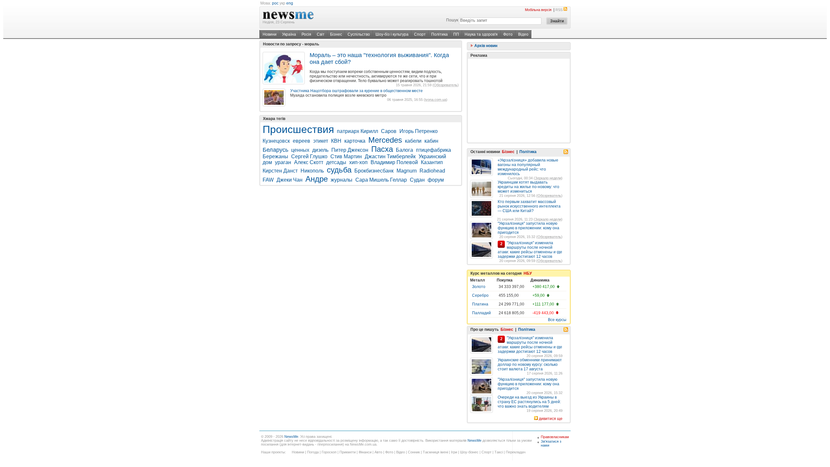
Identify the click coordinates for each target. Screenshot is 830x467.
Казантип (432, 162)
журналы (341, 180)
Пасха (382, 149)
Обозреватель (445, 85)
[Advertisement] (518, 100)
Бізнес (336, 34)
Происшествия (298, 129)
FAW (268, 180)
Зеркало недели (548, 178)
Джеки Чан (289, 180)
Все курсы (557, 319)
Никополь (312, 171)
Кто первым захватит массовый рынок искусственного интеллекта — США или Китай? (529, 206)
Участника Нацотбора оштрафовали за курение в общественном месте (356, 91)
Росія (306, 34)
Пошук (452, 20)
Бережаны (275, 156)
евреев (301, 141)
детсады (336, 162)
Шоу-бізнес (469, 452)
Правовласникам (555, 437)
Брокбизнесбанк (374, 171)
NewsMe (291, 436)
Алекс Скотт (308, 162)
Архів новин (485, 45)
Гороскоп (329, 452)
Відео (523, 34)
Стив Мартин (346, 156)
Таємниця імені (435, 452)
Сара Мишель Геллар (381, 180)
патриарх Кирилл (357, 131)
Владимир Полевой (394, 162)
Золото (478, 286)
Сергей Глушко (309, 156)
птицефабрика (433, 150)
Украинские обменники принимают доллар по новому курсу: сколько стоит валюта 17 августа (530, 364)
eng (289, 3)
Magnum (407, 171)
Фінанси (365, 452)
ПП (456, 34)
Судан (417, 180)
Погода (313, 452)
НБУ (528, 273)
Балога (404, 150)
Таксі (498, 452)
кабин (431, 141)
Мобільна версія (538, 10)
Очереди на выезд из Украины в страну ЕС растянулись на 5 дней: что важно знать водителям (529, 402)
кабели (413, 141)
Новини (270, 34)
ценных (300, 150)
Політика (439, 34)
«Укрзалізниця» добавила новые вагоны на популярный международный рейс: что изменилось (528, 167)
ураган (283, 162)
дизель (320, 150)
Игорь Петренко (418, 131)
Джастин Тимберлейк (390, 156)
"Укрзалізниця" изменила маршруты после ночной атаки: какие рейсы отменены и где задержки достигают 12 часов (530, 250)
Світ (321, 34)
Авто (378, 452)
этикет (320, 141)
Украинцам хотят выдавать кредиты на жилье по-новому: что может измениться (528, 187)
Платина (480, 304)
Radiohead (432, 171)
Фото (508, 34)
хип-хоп (358, 162)
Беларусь (275, 150)
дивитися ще (551, 418)
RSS (559, 10)
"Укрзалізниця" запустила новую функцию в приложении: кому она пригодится (528, 228)
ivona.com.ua (435, 100)
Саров (389, 131)
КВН (336, 141)
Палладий (481, 313)
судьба (339, 169)
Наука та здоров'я (481, 34)
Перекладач (516, 452)
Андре (316, 178)
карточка (354, 141)
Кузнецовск (276, 141)
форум (436, 180)
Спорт (420, 34)
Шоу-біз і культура (392, 34)
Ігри (454, 452)
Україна (289, 34)
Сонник (414, 452)
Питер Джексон (349, 150)
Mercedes (385, 140)
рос (275, 3)
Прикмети (347, 452)
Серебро (480, 295)
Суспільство (359, 34)
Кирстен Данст (280, 171)
